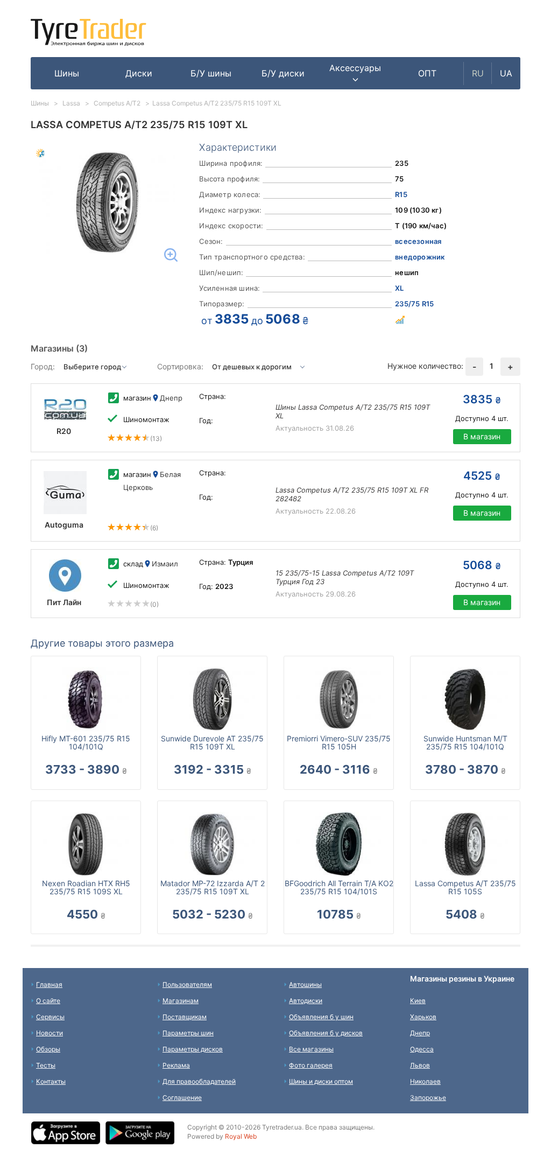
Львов (420, 1065)
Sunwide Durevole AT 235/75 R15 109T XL (212, 742)
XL (399, 288)
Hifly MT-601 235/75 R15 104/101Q (85, 742)
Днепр (420, 1033)
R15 (401, 194)
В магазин (481, 436)
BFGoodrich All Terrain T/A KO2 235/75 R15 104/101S (339, 887)
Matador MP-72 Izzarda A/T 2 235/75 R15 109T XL (212, 887)
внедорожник (419, 257)
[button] (355, 73)
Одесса (422, 1049)
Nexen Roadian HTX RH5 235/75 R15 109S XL (86, 887)
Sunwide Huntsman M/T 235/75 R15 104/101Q (465, 742)
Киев (418, 1001)
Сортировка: (180, 366)
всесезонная (418, 241)
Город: (43, 366)
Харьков (423, 1017)
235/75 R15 (414, 303)
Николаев (425, 1081)
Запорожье (428, 1097)
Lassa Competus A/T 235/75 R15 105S (465, 887)
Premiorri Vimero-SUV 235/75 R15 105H (339, 742)
